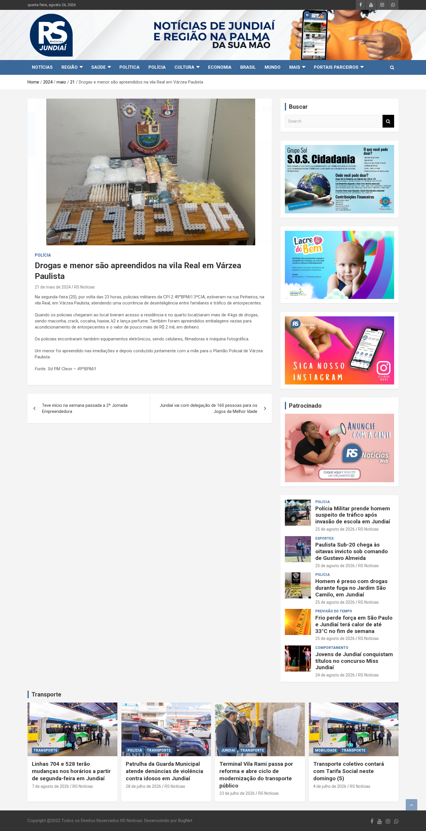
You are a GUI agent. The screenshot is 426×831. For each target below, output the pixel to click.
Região (69, 67)
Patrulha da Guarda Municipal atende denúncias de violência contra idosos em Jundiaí (164, 771)
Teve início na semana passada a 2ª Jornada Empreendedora (85, 408)
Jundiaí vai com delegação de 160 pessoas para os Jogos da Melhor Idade (208, 408)
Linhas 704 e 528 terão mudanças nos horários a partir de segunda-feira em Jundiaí (71, 771)
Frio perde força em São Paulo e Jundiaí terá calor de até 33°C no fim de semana (353, 624)
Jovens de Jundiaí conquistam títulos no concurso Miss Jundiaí (354, 661)
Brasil (248, 67)
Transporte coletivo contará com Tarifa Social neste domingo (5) (348, 771)
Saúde (98, 67)
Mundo (273, 67)
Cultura (184, 67)
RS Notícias (84, 287)
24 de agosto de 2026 (335, 675)
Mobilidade (326, 750)
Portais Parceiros (336, 67)
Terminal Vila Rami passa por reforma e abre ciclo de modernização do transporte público (256, 775)
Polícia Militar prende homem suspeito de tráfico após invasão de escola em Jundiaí (352, 515)
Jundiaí (228, 750)
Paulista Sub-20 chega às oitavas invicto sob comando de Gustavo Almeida (351, 551)
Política (129, 67)
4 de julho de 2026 (329, 786)
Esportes (324, 538)
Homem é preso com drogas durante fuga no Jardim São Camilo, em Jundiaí (351, 588)
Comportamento (331, 648)
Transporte (46, 694)
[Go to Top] (411, 805)
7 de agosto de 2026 (50, 786)
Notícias (42, 67)
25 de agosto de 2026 (335, 529)
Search (388, 121)
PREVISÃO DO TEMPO (333, 611)
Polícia (157, 67)
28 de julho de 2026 (143, 786)
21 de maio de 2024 (53, 287)
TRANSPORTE (45, 750)
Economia (220, 67)
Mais (294, 67)
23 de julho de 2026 (237, 793)
